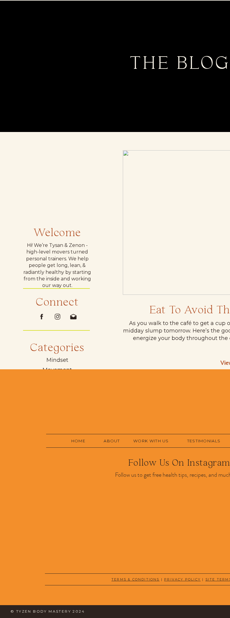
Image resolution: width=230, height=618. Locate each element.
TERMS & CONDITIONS (135, 579)
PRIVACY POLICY (182, 579)
